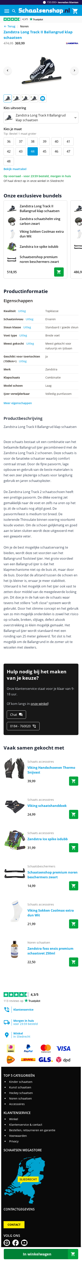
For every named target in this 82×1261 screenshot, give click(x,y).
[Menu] (7, 11)
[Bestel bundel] (59, 272)
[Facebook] (15, 1243)
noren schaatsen (38, 942)
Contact (14, 1224)
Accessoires (17, 1104)
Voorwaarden (18, 1136)
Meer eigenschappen (18, 403)
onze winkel (39, 704)
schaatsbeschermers (41, 866)
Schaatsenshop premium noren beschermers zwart (52, 874)
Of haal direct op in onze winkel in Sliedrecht (34, 181)
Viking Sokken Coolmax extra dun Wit (50, 912)
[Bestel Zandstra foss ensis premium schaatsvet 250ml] (73, 962)
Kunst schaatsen (20, 1087)
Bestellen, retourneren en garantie (32, 1130)
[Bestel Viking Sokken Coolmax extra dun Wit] (73, 924)
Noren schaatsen (20, 1098)
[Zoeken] (14, 11)
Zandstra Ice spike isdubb (47, 839)
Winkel (13, 1119)
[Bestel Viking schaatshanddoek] (73, 814)
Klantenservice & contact (25, 1124)
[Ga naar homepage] (44, 11)
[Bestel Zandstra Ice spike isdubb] (73, 848)
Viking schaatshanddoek (47, 806)
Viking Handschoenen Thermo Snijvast (51, 770)
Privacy (14, 1141)
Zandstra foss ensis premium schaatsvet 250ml (50, 950)
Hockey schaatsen (21, 1093)
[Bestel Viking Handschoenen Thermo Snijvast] (73, 781)
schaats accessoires (40, 761)
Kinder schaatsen (20, 1082)
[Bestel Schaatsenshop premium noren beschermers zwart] (73, 886)
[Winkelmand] (75, 11)
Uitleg (22, 311)
